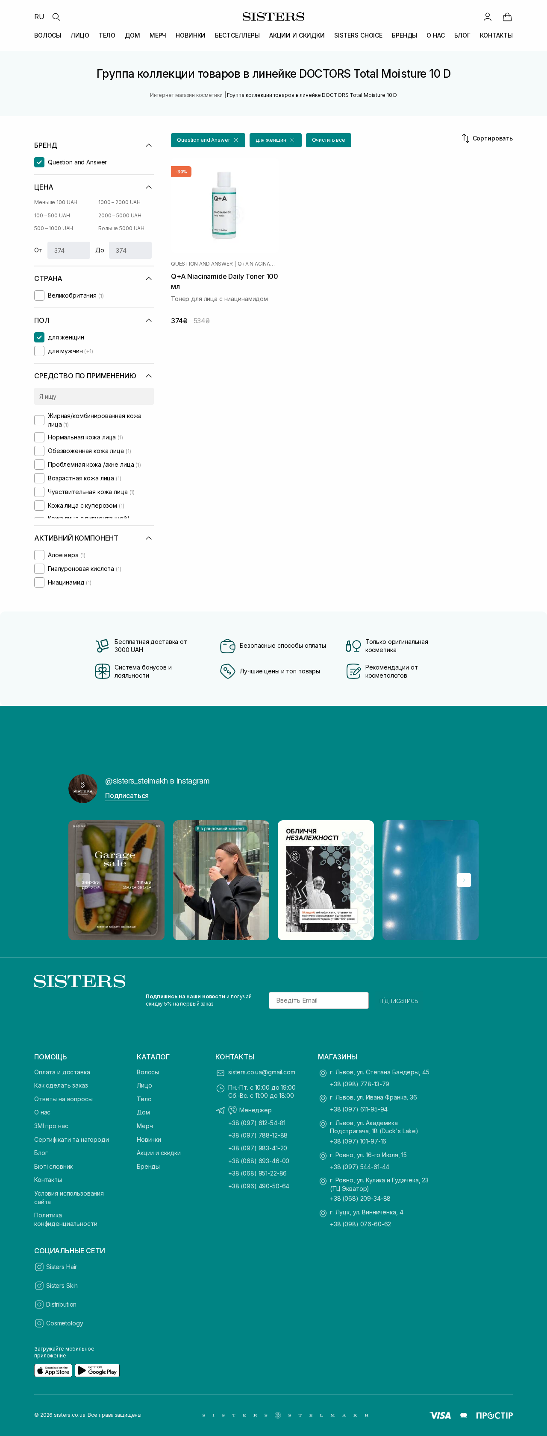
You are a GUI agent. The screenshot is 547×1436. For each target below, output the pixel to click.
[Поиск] (56, 16)
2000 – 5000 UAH (119, 215)
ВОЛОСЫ (47, 35)
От (38, 250)
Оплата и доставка (62, 1072)
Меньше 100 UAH (55, 202)
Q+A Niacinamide (258, 264)
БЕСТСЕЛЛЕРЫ (237, 35)
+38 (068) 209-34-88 (360, 1198)
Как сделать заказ (61, 1085)
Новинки (149, 1139)
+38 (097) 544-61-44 (359, 1166)
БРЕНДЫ (404, 35)
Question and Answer (201, 264)
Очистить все (329, 140)
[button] (208, 140)
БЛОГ (462, 35)
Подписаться (127, 795)
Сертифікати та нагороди (71, 1139)
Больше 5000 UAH (121, 228)
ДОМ (132, 35)
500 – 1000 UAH (53, 228)
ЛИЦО (80, 35)
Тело (144, 1099)
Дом (143, 1112)
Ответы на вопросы (63, 1099)
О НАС (435, 35)
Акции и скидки (159, 1152)
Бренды (148, 1166)
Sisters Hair (61, 1266)
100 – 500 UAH (52, 215)
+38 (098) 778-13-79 (359, 1084)
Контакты (48, 1179)
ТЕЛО (107, 35)
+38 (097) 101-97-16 (358, 1141)
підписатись (398, 1000)
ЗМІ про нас (51, 1125)
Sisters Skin (62, 1285)
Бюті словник (53, 1166)
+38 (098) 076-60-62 (360, 1224)
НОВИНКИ (191, 35)
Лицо (144, 1085)
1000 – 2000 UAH (119, 202)
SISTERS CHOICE (358, 35)
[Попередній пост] (83, 880)
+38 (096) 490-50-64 (258, 1186)
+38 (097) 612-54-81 (256, 1122)
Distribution (61, 1304)
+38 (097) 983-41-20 (257, 1148)
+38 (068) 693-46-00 (258, 1160)
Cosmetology (64, 1323)
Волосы (148, 1072)
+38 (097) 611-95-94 (359, 1109)
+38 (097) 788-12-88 (258, 1135)
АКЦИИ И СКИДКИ (297, 35)
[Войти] (487, 16)
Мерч (145, 1125)
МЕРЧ (158, 35)
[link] (507, 16)
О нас (42, 1112)
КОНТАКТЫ (496, 35)
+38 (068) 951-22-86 (257, 1173)
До (99, 250)
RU (39, 16)
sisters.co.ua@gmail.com (261, 1072)
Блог (40, 1152)
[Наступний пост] (464, 880)
